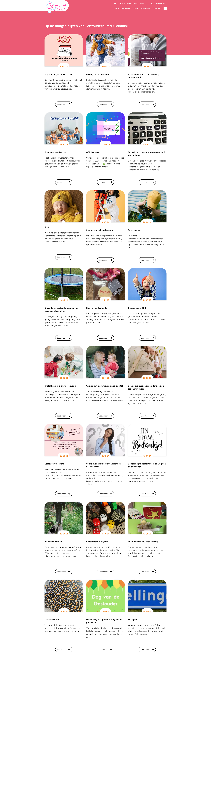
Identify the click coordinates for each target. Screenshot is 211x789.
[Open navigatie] (165, 8)
